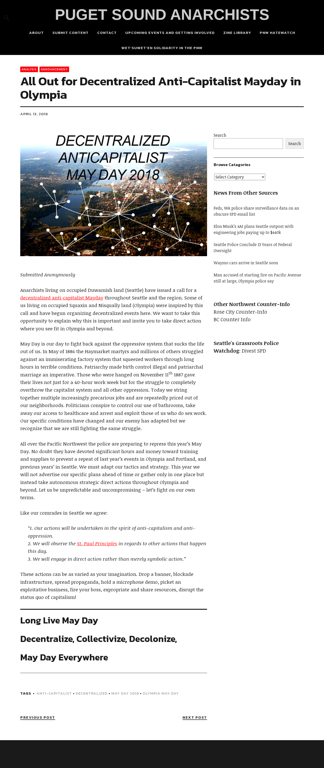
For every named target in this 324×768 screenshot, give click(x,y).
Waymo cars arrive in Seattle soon (246, 263)
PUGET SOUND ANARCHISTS (162, 14)
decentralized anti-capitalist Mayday (61, 297)
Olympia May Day (161, 693)
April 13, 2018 (34, 114)
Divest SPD (254, 350)
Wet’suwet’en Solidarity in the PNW (162, 48)
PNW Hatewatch (277, 32)
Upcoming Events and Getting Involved (170, 32)
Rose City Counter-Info (240, 311)
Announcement (54, 69)
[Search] (6, 17)
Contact (107, 32)
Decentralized (92, 693)
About (36, 32)
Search (220, 135)
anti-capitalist (54, 693)
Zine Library (237, 32)
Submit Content (70, 32)
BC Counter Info (232, 319)
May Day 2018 (125, 693)
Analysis (29, 69)
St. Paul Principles (97, 543)
